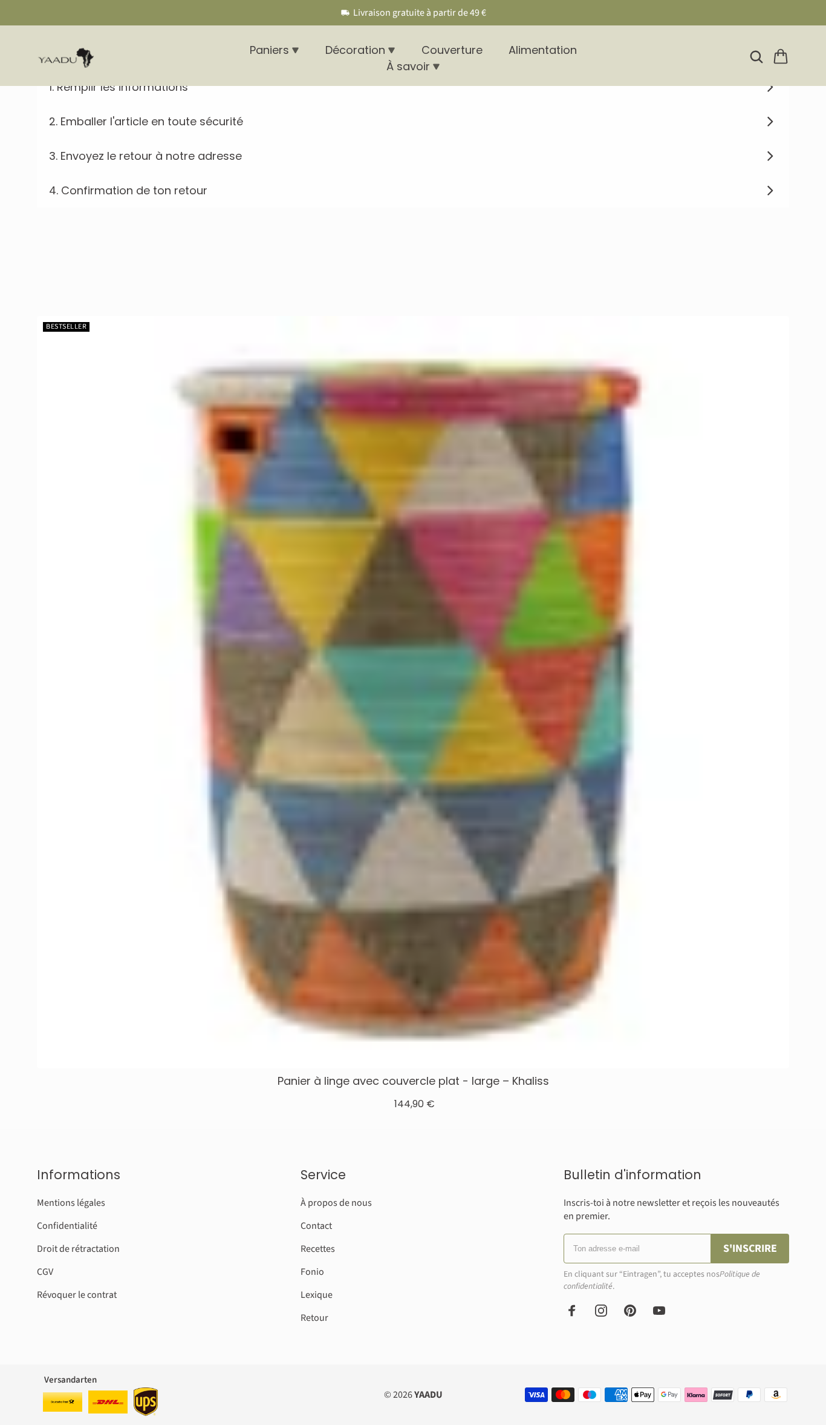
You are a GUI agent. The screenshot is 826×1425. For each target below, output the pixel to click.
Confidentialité (67, 1225)
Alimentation (543, 50)
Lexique (317, 1295)
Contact (316, 1225)
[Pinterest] (630, 1310)
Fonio (312, 1272)
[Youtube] (659, 1310)
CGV (45, 1272)
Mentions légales (71, 1202)
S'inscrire (750, 1248)
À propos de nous (336, 1202)
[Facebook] (572, 1310)
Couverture (452, 50)
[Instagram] (601, 1310)
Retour (314, 1318)
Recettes (318, 1249)
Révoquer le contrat (77, 1295)
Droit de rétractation (78, 1249)
